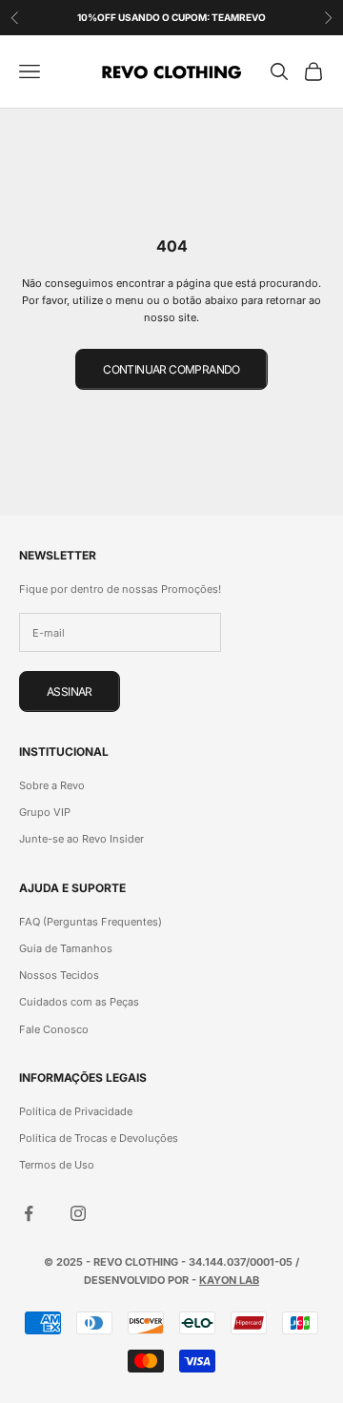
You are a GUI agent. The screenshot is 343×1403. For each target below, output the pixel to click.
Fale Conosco (54, 1029)
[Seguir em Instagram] (78, 1213)
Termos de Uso (56, 1164)
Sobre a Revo (52, 785)
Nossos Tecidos (59, 975)
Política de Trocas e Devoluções (98, 1138)
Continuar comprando (171, 369)
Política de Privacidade (75, 1111)
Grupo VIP (45, 812)
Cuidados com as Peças (79, 1001)
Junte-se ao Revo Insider (81, 838)
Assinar (69, 691)
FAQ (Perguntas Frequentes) (90, 921)
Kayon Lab (229, 1280)
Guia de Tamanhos (65, 948)
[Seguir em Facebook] (28, 1213)
